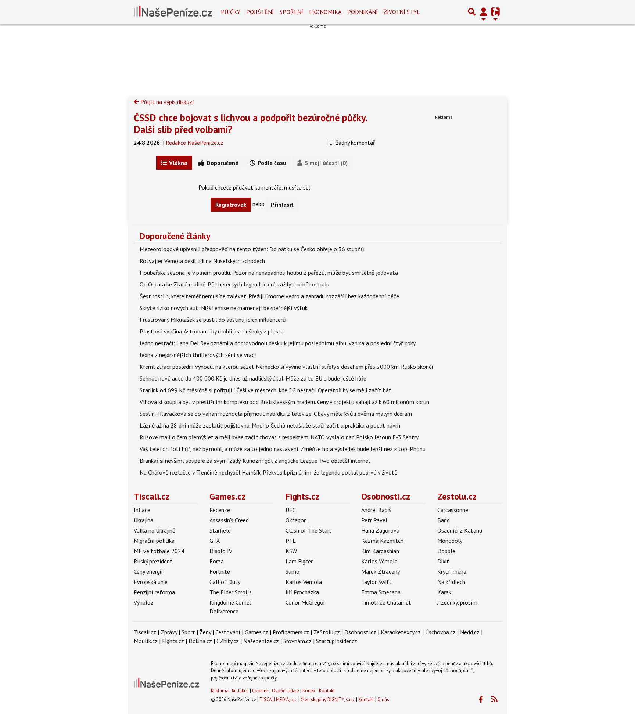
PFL (291, 540)
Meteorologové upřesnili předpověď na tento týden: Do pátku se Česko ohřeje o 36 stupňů (252, 249)
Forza (216, 561)
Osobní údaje (285, 691)
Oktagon (296, 520)
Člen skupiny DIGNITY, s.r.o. (328, 699)
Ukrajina (143, 520)
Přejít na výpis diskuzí (166, 101)
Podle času (271, 162)
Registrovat (230, 204)
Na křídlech (451, 581)
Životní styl (402, 11)
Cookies (260, 691)
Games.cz (227, 496)
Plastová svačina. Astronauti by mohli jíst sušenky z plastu (212, 331)
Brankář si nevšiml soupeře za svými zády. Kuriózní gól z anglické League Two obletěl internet (255, 460)
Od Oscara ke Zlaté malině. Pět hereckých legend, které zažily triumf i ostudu (234, 284)
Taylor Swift (376, 581)
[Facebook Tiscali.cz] (480, 699)
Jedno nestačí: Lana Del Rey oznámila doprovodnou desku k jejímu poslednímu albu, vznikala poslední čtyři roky (278, 343)
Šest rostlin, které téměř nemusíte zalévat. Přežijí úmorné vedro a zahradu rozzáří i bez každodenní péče (269, 296)
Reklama (220, 691)
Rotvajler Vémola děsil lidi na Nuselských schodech (202, 260)
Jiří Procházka (302, 592)
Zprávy (169, 632)
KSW (291, 551)
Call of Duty (224, 581)
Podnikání (362, 11)
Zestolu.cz (457, 496)
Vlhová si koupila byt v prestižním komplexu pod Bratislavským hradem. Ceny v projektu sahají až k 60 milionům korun (284, 401)
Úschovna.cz (440, 632)
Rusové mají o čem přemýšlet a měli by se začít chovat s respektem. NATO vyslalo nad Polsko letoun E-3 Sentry (279, 437)
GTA (214, 540)
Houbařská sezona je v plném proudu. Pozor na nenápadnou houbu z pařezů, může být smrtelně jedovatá (269, 272)
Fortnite (219, 571)
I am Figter (299, 561)
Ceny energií (148, 571)
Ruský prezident (153, 561)
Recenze (219, 509)
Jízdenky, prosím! (458, 602)
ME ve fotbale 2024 (159, 551)
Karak (444, 592)
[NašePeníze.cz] (173, 12)
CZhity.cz (227, 641)
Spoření (291, 11)
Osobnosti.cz (385, 496)
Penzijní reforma (154, 592)
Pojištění (260, 11)
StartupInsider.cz (336, 641)
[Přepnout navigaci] (483, 12)
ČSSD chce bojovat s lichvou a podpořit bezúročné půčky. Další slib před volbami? (250, 123)
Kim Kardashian (380, 551)
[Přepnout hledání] (472, 12)
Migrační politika (154, 540)
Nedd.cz (470, 632)
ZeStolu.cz (326, 632)
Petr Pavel (374, 520)
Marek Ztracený (380, 571)
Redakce (240, 691)
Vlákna (177, 162)
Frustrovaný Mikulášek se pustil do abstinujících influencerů (213, 319)
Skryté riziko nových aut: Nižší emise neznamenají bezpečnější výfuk (224, 307)
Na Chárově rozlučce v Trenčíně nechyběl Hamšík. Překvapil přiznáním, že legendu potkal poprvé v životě (268, 472)
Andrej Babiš (376, 509)
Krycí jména (451, 571)
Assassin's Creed (229, 520)
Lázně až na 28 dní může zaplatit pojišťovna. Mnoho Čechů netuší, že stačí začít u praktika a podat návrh (270, 425)
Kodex (309, 691)
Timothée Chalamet (386, 602)
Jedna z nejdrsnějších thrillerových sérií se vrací (198, 354)
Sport (188, 632)
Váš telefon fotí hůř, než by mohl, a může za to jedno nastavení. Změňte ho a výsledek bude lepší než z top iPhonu (283, 448)
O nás (383, 699)
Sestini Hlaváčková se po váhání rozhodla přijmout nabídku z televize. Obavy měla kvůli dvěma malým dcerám (276, 413)
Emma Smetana (381, 592)
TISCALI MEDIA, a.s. (278, 699)
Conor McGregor (305, 602)
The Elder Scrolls (230, 592)
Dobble (446, 551)
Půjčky (230, 11)
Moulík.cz (146, 641)
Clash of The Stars (309, 530)
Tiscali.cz (151, 496)
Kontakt (327, 691)
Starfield (220, 530)
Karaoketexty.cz (401, 632)
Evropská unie (151, 581)
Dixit (443, 561)
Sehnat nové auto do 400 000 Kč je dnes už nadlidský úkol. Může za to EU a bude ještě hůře (253, 378)
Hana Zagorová (380, 530)
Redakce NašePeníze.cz (194, 142)
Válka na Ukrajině (154, 530)
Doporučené (221, 162)
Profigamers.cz (291, 632)
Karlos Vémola (304, 581)
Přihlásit (282, 204)
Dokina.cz (200, 641)
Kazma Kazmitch (382, 540)
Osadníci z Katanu (459, 530)
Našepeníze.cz (261, 641)
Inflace (142, 509)
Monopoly (449, 540)
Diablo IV (220, 551)
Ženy (205, 632)
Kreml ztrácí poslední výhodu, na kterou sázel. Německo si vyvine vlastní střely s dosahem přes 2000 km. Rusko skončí (286, 366)
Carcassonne (452, 509)
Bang (443, 520)
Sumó (292, 571)
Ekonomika (325, 11)
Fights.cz (302, 496)
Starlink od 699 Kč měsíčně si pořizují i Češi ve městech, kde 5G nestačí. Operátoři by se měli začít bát (265, 390)
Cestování (227, 632)
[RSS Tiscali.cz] (494, 699)
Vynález (143, 602)
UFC (291, 509)
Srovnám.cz (297, 641)
